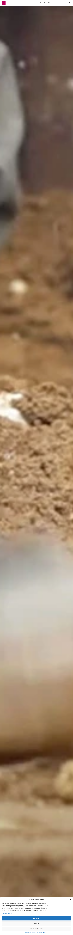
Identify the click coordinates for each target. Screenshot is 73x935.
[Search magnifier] (68, 2)
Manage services (7, 913)
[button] (70, 900)
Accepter (36, 918)
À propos (42, 3)
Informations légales (30, 932)
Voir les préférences (37, 929)
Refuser (36, 923)
